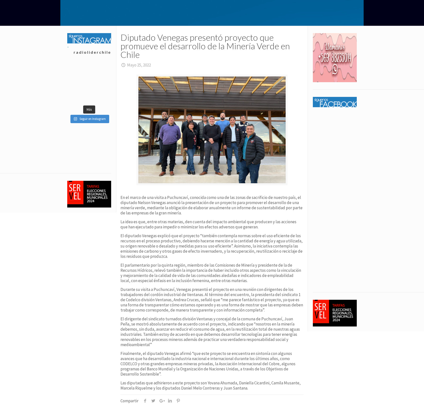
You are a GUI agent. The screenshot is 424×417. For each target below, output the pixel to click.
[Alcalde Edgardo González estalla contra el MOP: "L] (78, 95)
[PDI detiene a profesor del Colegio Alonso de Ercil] (100, 71)
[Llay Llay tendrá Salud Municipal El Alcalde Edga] (78, 83)
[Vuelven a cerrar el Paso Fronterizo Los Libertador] (100, 83)
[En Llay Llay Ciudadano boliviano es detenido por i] (78, 71)
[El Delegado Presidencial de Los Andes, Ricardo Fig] (100, 95)
